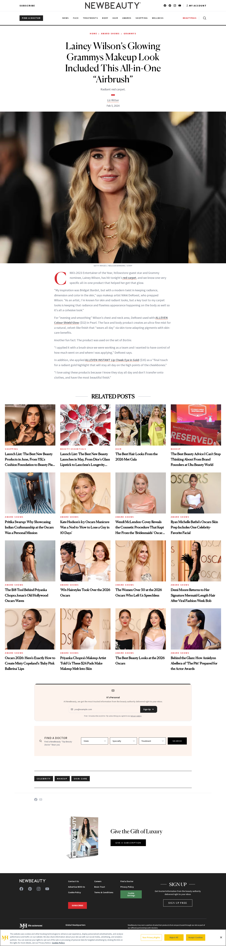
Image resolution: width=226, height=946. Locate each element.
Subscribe (27, 5)
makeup (62, 778)
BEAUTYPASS (189, 18)
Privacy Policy (127, 886)
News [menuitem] (65, 18)
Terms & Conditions (103, 892)
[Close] (221, 937)
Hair (118, 449)
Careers (97, 881)
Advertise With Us (76, 886)
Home (93, 33)
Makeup (176, 449)
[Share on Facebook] (35, 799)
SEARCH (177, 741)
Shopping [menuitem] (142, 18)
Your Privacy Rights (151, 937)
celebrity (44, 778)
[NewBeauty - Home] (113, 5)
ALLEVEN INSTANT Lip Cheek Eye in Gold (112, 360)
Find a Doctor (126, 881)
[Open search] (204, 18)
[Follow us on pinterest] (170, 5)
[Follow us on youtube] (179, 5)
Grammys (130, 33)
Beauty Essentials (73, 449)
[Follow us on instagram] (175, 5)
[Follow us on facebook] (165, 5)
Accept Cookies (195, 937)
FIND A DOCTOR (31, 18)
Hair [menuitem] (115, 18)
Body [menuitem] (105, 18)
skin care (80, 778)
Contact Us (73, 881)
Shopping (11, 449)
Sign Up (147, 709)
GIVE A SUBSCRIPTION (128, 842)
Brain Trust (99, 886)
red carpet (129, 278)
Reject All (174, 937)
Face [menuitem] (76, 18)
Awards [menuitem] (126, 18)
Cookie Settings (131, 894)
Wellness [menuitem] (158, 18)
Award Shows (110, 33)
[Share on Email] (40, 799)
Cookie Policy (74, 892)
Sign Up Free (177, 903)
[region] (113, 937)
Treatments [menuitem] (90, 18)
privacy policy (136, 716)
